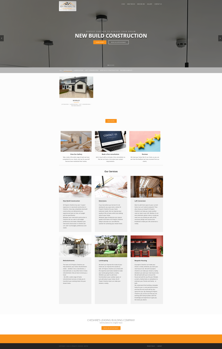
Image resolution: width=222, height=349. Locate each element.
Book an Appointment (111, 328)
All (61, 70)
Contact (159, 346)
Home (123, 4)
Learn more (100, 42)
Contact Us (158, 4)
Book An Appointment (118, 42)
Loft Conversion (140, 201)
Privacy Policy (151, 346)
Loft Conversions (91, 70)
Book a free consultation (110, 154)
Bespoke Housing (141, 261)
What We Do (131, 4)
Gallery (149, 4)
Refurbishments (126, 70)
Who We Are (141, 4)
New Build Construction (109, 70)
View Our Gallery (76, 154)
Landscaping (78, 70)
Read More (111, 121)
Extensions (68, 70)
